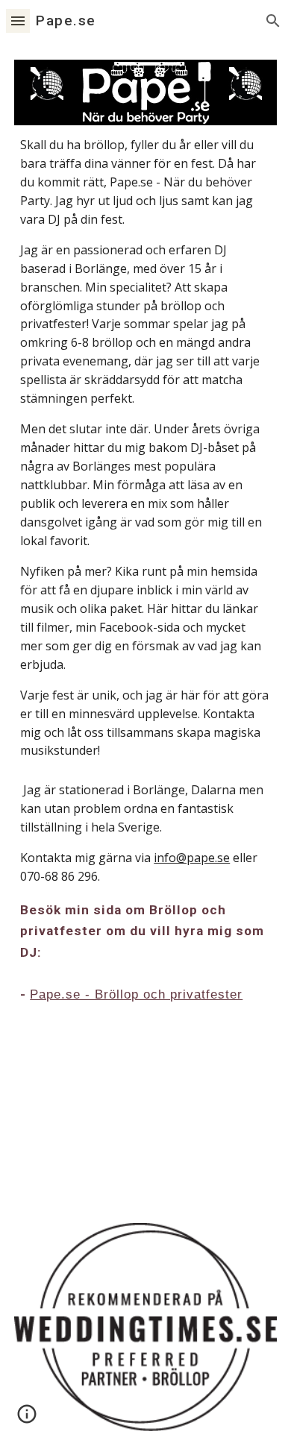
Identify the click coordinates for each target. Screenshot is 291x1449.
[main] (145, 448)
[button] (18, 20)
